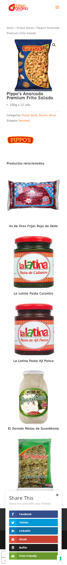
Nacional (24, 120)
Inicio (10, 28)
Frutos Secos (25, 28)
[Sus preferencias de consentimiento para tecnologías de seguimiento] (60, 558)
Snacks (43, 115)
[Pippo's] (21, 141)
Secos (52, 115)
